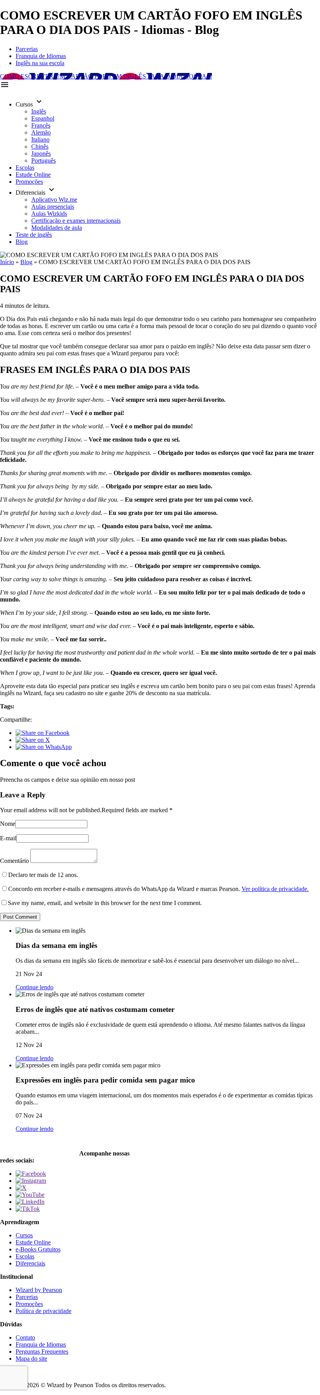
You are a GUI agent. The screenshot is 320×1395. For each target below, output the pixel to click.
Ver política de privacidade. (275, 889)
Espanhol (42, 118)
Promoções (29, 181)
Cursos (24, 1235)
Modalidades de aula (56, 227)
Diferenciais (30, 1263)
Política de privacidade (43, 1311)
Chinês (39, 146)
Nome (7, 823)
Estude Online (33, 174)
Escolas (25, 167)
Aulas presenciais (52, 206)
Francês (40, 125)
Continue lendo (34, 987)
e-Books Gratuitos (38, 1249)
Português (43, 160)
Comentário (14, 860)
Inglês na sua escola (40, 63)
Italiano (40, 139)
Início (7, 262)
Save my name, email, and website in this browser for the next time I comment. (105, 903)
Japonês (41, 153)
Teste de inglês (34, 234)
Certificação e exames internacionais (76, 220)
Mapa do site (31, 1358)
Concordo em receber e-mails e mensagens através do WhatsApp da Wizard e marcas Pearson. (158, 889)
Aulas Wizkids (49, 213)
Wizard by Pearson (39, 1290)
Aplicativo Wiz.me (54, 199)
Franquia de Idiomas (41, 56)
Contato (25, 1337)
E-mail (8, 838)
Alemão (41, 132)
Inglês (38, 111)
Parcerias (27, 49)
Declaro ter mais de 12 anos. (43, 874)
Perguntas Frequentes (42, 1351)
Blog (22, 241)
